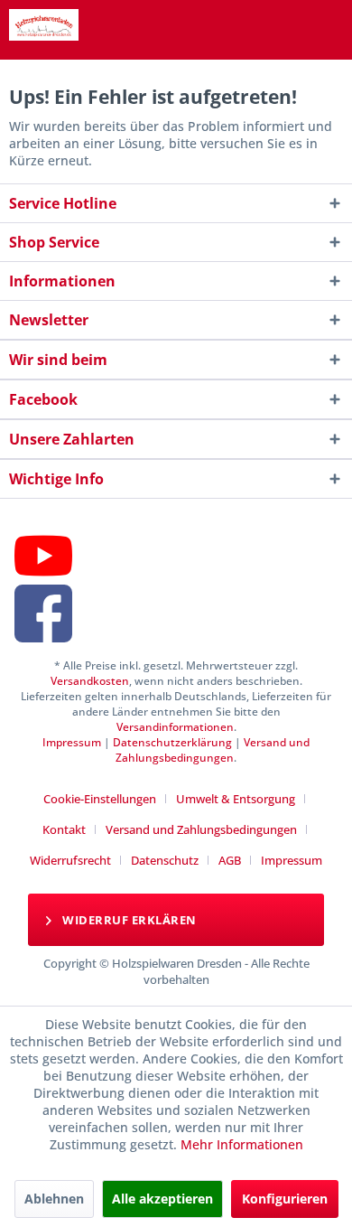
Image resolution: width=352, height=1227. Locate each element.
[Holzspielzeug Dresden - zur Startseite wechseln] (44, 25)
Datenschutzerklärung (172, 742)
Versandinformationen (175, 727)
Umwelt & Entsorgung (235, 799)
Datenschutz (165, 860)
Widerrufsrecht (70, 860)
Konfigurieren (285, 1198)
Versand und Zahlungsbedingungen (213, 750)
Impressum (71, 742)
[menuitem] (106, 798)
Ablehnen (54, 1198)
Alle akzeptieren (162, 1198)
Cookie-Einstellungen (99, 799)
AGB (229, 860)
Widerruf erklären (128, 920)
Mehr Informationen (242, 1144)
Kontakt (64, 829)
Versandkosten (90, 680)
